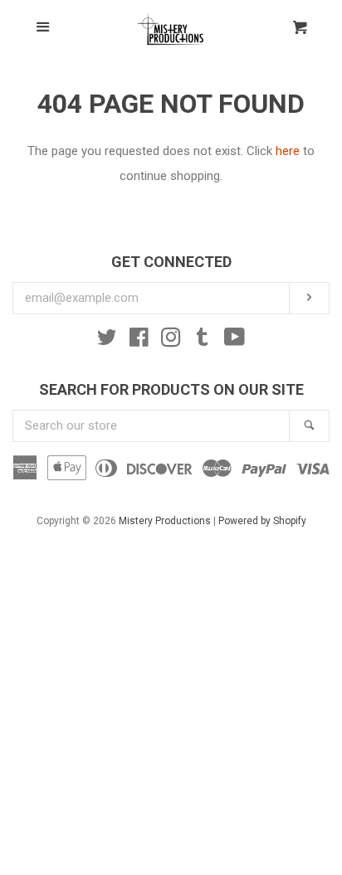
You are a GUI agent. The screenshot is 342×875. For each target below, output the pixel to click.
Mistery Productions (165, 521)
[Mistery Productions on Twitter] (107, 340)
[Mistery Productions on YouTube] (234, 340)
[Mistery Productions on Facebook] (139, 340)
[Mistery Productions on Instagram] (171, 340)
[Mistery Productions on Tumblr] (203, 340)
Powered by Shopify (262, 521)
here (288, 150)
